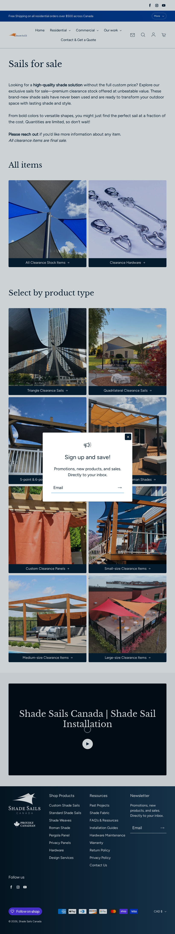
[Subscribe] (120, 487)
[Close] (128, 437)
